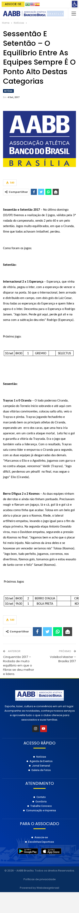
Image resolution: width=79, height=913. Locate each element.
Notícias (8, 90)
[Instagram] (35, 728)
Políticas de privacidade (39, 879)
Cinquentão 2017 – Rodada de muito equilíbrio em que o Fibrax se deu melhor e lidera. (18, 665)
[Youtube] (43, 728)
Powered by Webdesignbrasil (39, 888)
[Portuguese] (27, 4)
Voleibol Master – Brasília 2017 (63, 659)
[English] (32, 4)
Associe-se (13, 4)
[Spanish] (37, 4)
